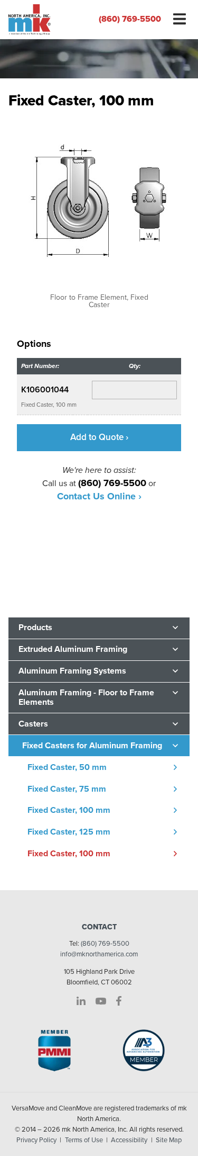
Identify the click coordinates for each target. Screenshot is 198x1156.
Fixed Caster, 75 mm (66, 789)
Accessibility (129, 1140)
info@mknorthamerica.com (99, 954)
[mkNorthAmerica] (49, 19)
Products (35, 627)
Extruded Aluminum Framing (72, 649)
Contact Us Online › (99, 496)
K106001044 (45, 389)
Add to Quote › (99, 437)
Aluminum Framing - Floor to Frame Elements (86, 697)
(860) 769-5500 (130, 19)
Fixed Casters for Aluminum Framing (92, 745)
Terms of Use (84, 1140)
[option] (99, 213)
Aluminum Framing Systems (72, 671)
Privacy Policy (36, 1140)
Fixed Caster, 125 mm (68, 832)
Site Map (169, 1140)
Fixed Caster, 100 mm (68, 810)
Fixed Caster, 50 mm (67, 767)
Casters (33, 724)
